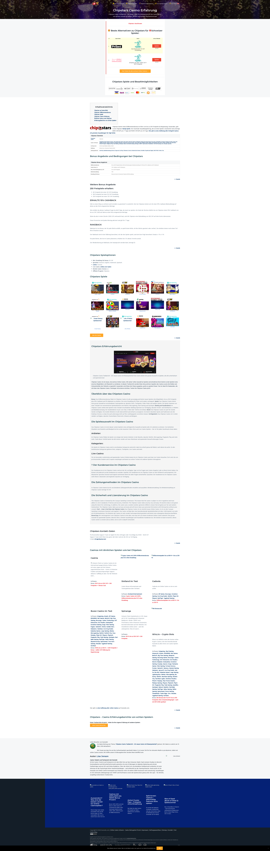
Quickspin (121, 144)
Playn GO (175, 596)
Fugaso (108, 143)
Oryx (113, 633)
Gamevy (166, 668)
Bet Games (126, 142)
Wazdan (165, 144)
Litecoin (130, 150)
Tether (160, 150)
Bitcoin (113, 150)
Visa (163, 150)
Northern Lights (160, 679)
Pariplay (93, 635)
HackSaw (125, 143)
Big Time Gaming (163, 655)
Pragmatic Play (110, 144)
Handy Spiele (126, 129)
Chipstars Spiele (98, 114)
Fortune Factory (170, 666)
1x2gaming (101, 142)
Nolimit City (168, 143)
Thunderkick (150, 144)
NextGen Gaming (167, 677)
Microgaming (155, 143)
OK (160, 848)
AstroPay (101, 150)
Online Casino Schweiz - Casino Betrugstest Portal (125, 830)
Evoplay (171, 142)
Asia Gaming (116, 142)
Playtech (110, 635)
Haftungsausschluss (155, 830)
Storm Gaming (169, 691)
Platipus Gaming (157, 683)
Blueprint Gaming (140, 142)
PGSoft (101, 144)
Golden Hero (110, 627)
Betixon (134, 142)
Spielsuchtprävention (131, 838)
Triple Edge (163, 693)
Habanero (121, 143)
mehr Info (156, 48)
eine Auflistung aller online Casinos (107, 708)
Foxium (104, 143)
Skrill (155, 150)
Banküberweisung (107, 150)
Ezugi (174, 142)
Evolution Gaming (165, 142)
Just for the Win (138, 143)
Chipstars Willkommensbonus (102, 112)
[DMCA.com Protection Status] (135, 834)
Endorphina (158, 142)
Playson (104, 144)
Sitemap (164, 830)
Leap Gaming (105, 631)
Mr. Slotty (160, 143)
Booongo (154, 142)
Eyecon (165, 664)
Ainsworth (155, 653)
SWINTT (140, 144)
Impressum (145, 830)
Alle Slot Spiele (96, 335)
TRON (157, 150)
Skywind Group (95, 641)
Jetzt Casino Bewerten (99, 725)
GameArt (112, 143)
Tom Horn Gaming (157, 144)
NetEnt (164, 143)
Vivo (163, 144)
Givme (104, 627)
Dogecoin (117, 150)
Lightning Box (156, 674)
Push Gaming (116, 144)
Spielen (157, 46)
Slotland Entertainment (135, 594)
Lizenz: (95, 265)
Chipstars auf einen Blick (101, 110)
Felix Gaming (110, 625)
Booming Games (147, 142)
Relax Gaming (109, 639)
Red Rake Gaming (130, 144)
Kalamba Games (145, 143)
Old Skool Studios (171, 679)
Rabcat (125, 144)
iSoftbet (93, 646)
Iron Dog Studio (130, 143)
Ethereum (126, 150)
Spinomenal (145, 144)
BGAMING (94, 618)
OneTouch (173, 143)
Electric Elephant (157, 662)
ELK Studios (101, 623)
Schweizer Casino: (93, 139)
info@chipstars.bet (100, 539)
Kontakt (170, 830)
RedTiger (137, 144)
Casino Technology (108, 620)
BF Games (121, 142)
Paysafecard (147, 150)
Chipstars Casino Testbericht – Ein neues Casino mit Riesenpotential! (136, 744)
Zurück (178, 179)
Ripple (152, 150)
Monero (139, 150)
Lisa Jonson (102, 756)
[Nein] (268, 848)
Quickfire (175, 685)
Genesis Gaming (174, 668)
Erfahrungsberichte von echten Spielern (105, 120)
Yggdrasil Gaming (169, 598)
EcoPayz (121, 150)
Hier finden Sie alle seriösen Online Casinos (134, 71)
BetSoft (130, 142)
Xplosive (169, 144)
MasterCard (134, 150)
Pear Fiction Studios (169, 681)
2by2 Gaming (107, 142)
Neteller (143, 150)
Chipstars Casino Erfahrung (101, 116)
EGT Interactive (164, 660)
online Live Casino (105, 267)
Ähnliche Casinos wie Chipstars (103, 118)
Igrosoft (161, 670)
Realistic (166, 687)
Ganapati (116, 143)
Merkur (150, 143)
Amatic (111, 142)
